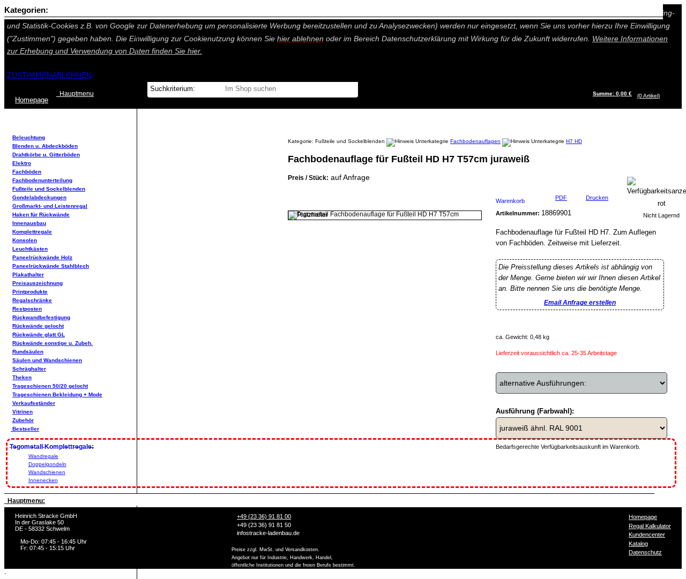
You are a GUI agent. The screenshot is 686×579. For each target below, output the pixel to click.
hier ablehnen (300, 38)
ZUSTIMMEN (29, 75)
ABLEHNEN (72, 75)
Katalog (638, 543)
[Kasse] (663, 96)
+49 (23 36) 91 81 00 (264, 516)
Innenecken (43, 480)
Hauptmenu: (24, 501)
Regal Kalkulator (650, 526)
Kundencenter (647, 534)
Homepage (643, 517)
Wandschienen (46, 472)
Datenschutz (645, 552)
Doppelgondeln (47, 464)
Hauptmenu (75, 93)
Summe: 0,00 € (612, 93)
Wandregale (43, 456)
